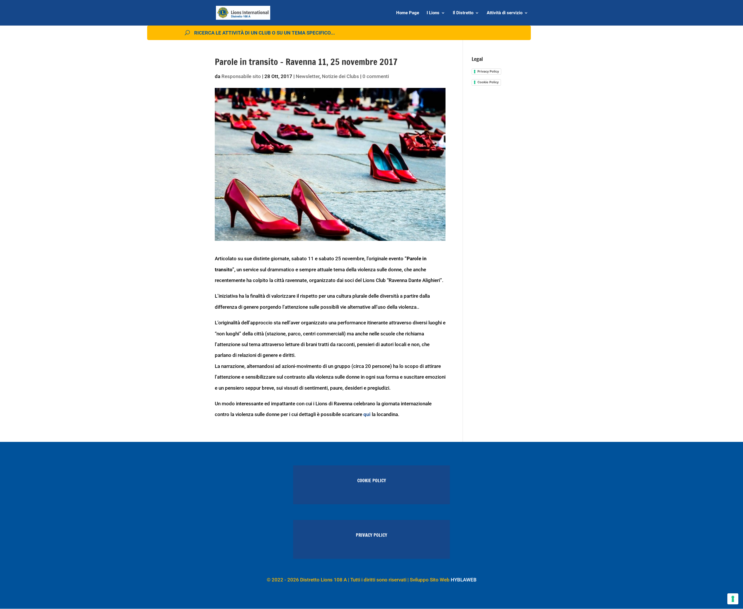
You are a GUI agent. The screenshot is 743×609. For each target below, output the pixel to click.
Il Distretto (463, 13)
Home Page (407, 13)
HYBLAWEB (464, 580)
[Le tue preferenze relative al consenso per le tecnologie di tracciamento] (732, 598)
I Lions (433, 13)
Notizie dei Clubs (340, 76)
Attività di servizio (504, 13)
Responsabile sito (241, 76)
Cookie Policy (488, 82)
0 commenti (376, 76)
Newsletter (308, 76)
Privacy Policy (488, 71)
